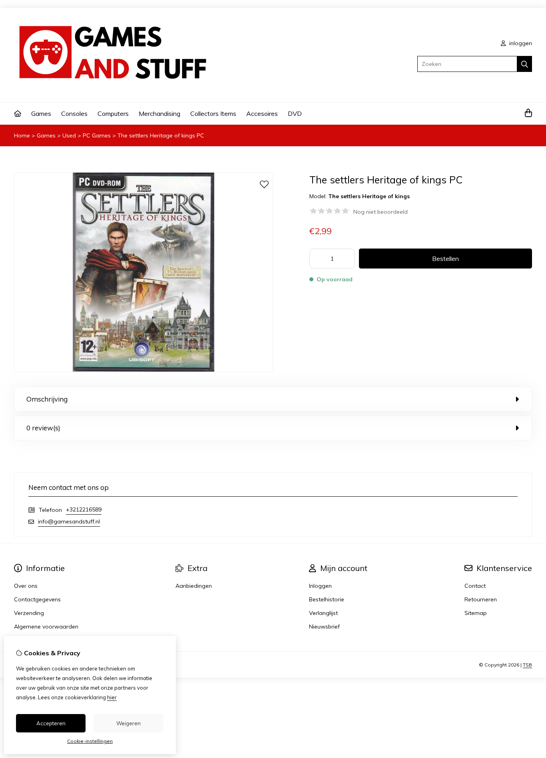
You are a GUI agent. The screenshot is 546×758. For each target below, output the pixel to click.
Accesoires (262, 113)
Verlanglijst (323, 613)
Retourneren (480, 599)
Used (69, 135)
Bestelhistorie (326, 599)
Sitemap (475, 613)
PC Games (97, 135)
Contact (475, 585)
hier (112, 697)
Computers (113, 113)
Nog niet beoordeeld (380, 211)
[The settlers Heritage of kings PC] (143, 370)
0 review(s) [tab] (43, 428)
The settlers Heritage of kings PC (161, 135)
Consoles (74, 113)
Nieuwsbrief (324, 626)
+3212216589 (84, 509)
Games (41, 113)
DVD (295, 113)
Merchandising (159, 113)
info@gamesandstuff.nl (69, 521)
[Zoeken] (524, 64)
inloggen (520, 43)
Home (22, 135)
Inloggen (320, 585)
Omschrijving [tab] (47, 399)
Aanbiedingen (193, 585)
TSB (527, 665)
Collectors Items (213, 113)
